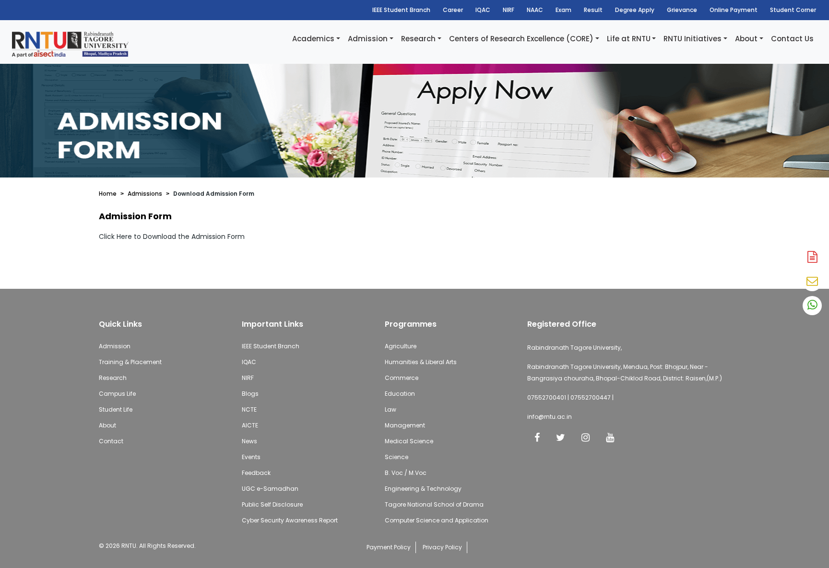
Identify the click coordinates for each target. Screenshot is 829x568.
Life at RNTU (629, 39)
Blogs (250, 394)
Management (405, 425)
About (746, 39)
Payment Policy (389, 547)
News (249, 441)
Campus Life (117, 394)
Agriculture (400, 346)
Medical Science (409, 441)
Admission (368, 39)
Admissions (145, 193)
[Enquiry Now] (812, 281)
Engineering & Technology (423, 489)
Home (108, 193)
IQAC (482, 10)
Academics (313, 39)
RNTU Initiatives (692, 39)
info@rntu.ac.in (549, 417)
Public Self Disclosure (272, 504)
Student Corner (793, 10)
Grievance (682, 10)
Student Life (115, 409)
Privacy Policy (442, 547)
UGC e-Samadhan (270, 489)
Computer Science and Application (436, 520)
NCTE (249, 409)
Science (396, 457)
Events (251, 457)
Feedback (256, 473)
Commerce (401, 378)
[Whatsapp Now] (812, 305)
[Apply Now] (812, 257)
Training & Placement (130, 362)
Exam (563, 10)
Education (400, 394)
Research (418, 39)
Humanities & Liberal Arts (421, 362)
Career (453, 10)
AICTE (250, 425)
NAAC (535, 10)
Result (593, 10)
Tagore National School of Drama (434, 504)
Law (390, 409)
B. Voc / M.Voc (405, 473)
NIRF (508, 10)
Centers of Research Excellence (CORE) (521, 39)
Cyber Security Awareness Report (290, 520)
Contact (111, 441)
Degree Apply (634, 10)
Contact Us (792, 39)
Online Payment (734, 10)
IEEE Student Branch (401, 10)
